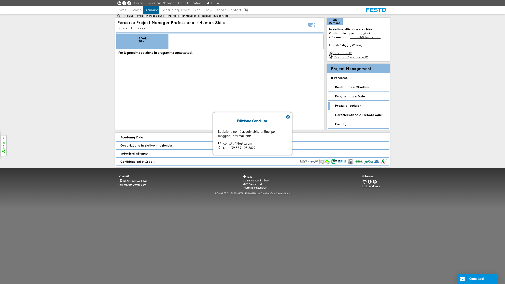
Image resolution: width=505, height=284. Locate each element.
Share (3, 144)
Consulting (169, 10)
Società (135, 10)
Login (213, 3)
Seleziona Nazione (161, 3)
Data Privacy (276, 193)
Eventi (186, 10)
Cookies (286, 193)
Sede (249, 177)
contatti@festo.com (237, 143)
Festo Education (190, 3)
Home (121, 10)
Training (151, 10)
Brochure (342, 53)
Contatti (235, 10)
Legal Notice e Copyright (259, 193)
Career (139, 3)
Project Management (149, 15)
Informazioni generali (255, 187)
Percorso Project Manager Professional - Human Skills (197, 15)
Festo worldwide (371, 186)
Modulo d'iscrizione (351, 57)
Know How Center (210, 10)
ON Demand (335, 21)
